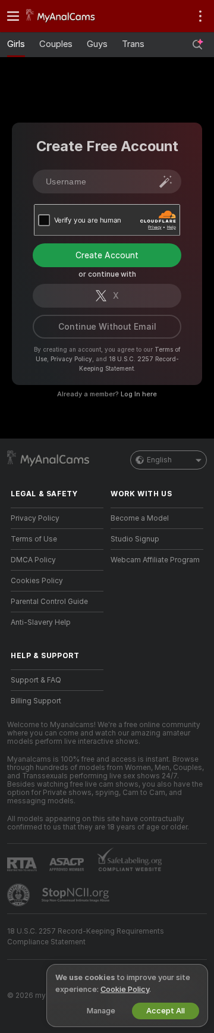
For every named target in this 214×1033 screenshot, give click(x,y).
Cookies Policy (37, 581)
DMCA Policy (33, 560)
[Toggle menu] (13, 16)
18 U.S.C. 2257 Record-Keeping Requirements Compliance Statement (85, 936)
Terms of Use (34, 539)
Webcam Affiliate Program (155, 560)
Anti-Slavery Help (41, 622)
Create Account (107, 255)
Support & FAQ (36, 680)
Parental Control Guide (49, 601)
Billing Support (36, 701)
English (159, 460)
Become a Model (140, 518)
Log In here (139, 394)
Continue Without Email (107, 326)
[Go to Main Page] (66, 16)
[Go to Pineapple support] (19, 895)
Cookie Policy (124, 989)
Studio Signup (135, 539)
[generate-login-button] (165, 181)
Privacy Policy (71, 358)
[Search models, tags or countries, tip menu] (197, 44)
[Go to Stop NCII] (77, 895)
